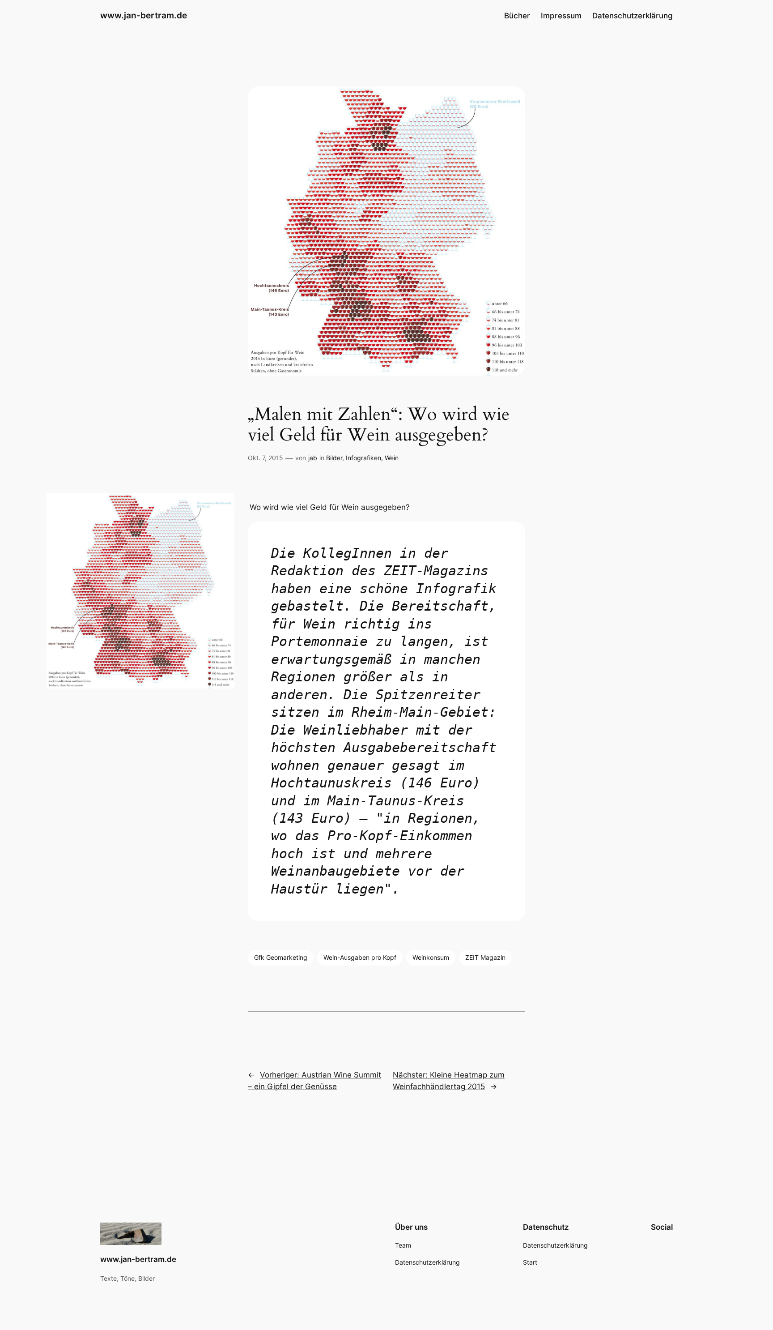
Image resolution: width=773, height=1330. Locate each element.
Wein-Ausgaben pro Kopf (359, 957)
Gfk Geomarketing (280, 957)
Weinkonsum (430, 957)
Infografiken (363, 458)
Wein (392, 458)
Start (530, 1262)
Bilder (334, 458)
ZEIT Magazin (485, 957)
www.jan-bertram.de (143, 15)
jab (312, 458)
